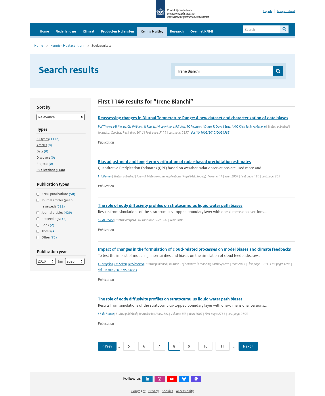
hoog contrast (286, 11)
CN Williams (135, 126)
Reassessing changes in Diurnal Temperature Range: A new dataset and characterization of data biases (193, 117)
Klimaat (88, 31)
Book (48, 225)
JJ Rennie (149, 126)
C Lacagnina (105, 264)
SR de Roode (106, 220)
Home (44, 31)
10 (205, 346)
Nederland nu (65, 31)
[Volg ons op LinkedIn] (147, 379)
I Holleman (104, 176)
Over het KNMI (201, 31)
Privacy (153, 391)
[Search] (284, 29)
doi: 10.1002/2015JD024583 (210, 132)
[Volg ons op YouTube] (172, 379)
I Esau (226, 126)
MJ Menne (119, 126)
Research (177, 31)
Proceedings (54, 219)
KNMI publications (58, 194)
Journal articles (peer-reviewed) (57, 203)
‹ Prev (107, 346)
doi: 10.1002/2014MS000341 (117, 270)
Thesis (48, 231)
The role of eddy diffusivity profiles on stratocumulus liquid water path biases (170, 205)
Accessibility (185, 391)
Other (49, 237)
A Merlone (259, 126)
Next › (248, 346)
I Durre (207, 126)
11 (222, 346)
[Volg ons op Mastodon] (196, 379)
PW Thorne (105, 126)
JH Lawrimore (165, 126)
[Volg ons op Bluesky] (184, 379)
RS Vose (180, 126)
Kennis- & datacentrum (67, 45)
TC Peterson (194, 126)
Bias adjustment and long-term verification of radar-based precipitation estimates (174, 161)
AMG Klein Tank (242, 126)
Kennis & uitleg (152, 31)
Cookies (167, 391)
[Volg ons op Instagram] (160, 379)
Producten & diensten (117, 31)
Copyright (138, 391)
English (267, 11)
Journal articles (57, 212)
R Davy (217, 126)
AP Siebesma (136, 264)
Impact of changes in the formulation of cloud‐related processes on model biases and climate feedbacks (194, 249)
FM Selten (120, 264)
